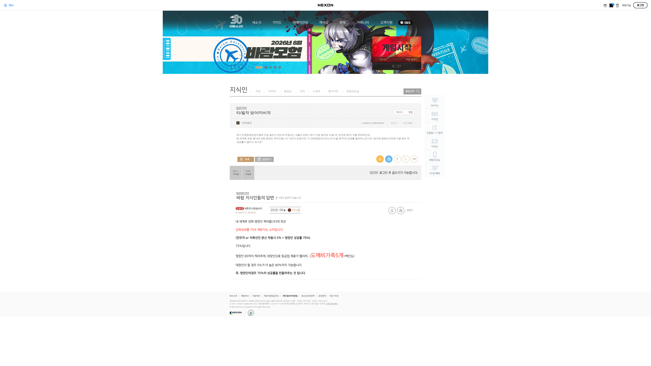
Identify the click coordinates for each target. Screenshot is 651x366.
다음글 (248, 174)
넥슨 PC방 (334, 296)
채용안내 (245, 296)
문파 (343, 22)
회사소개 (233, 296)
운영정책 (322, 296)
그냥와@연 (246, 123)
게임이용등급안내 (271, 296)
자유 (258, 91)
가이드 (277, 22)
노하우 (316, 91)
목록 (245, 159)
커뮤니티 (363, 22)
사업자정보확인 (332, 304)
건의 (302, 91)
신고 (392, 210)
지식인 (239, 89)
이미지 (272, 91)
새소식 (256, 22)
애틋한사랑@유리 (253, 208)
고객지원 (386, 22)
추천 (400, 210)
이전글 (236, 174)
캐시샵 (323, 22)
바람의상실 (353, 91)
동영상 (288, 91)
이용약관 (256, 296)
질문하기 (264, 159)
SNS (405, 22)
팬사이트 (333, 91)
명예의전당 (300, 22)
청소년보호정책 (307, 296)
